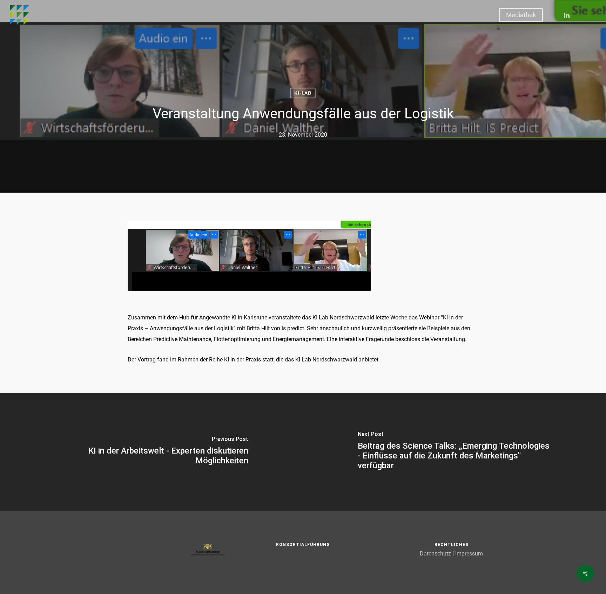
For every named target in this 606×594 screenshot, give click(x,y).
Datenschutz (435, 553)
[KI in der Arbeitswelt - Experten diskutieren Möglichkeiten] (151, 452)
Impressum (469, 553)
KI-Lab (302, 93)
